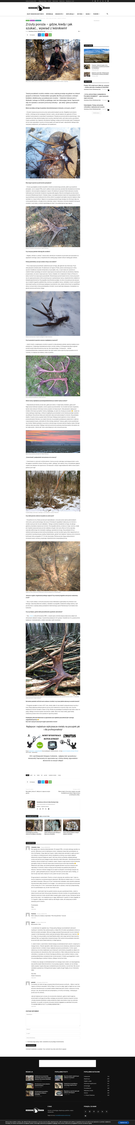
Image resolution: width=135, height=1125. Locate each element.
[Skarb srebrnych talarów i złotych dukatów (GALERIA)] (71, 825)
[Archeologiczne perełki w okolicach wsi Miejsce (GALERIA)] (34, 825)
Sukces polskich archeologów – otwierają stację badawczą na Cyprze (95, 56)
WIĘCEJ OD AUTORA (44, 816)
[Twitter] (105, 1)
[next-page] (29, 837)
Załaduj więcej (96, 113)
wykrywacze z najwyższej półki (35, 751)
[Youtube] (108, 1)
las (34, 775)
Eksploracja (70, 14)
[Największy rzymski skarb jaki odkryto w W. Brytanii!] (59, 1093)
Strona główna (29, 18)
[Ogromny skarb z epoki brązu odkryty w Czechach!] (59, 1078)
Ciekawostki (59, 14)
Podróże (95, 14)
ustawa (31, 616)
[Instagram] (95, 1)
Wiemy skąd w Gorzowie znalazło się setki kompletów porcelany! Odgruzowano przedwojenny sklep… (69, 793)
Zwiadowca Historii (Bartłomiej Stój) (37, 31)
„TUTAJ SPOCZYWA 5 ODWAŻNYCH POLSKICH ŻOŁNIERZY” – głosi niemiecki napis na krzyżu (96, 96)
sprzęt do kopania (66, 751)
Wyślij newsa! (55, 1)
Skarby (65, 830)
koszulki (72, 751)
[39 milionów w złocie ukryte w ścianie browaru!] (30, 1086)
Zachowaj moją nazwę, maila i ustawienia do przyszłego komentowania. (45, 1041)
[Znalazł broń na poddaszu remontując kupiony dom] (59, 1085)
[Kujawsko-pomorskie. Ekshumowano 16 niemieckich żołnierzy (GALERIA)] (87, 74)
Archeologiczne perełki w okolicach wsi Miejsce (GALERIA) (41, 1093)
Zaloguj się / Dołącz (43, 1)
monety (76, 751)
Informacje (49, 14)
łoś (41, 775)
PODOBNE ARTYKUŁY (32, 816)
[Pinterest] (98, 1)
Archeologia (28, 830)
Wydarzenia (62, 1)
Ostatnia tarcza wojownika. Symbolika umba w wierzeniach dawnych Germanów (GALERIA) (43, 1077)
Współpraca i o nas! (70, 1)
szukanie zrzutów (52, 775)
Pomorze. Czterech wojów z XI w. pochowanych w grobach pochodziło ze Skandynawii (100, 67)
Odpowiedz (33, 909)
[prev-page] (27, 837)
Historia (79, 14)
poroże (45, 775)
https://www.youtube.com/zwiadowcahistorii (46, 804)
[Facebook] (92, 1)
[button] (107, 14)
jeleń (31, 775)
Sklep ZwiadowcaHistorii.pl (35, 14)
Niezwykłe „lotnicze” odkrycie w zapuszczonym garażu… (38, 792)
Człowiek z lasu (35, 847)
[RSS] (103, 1)
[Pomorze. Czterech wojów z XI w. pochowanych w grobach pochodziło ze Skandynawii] (87, 66)
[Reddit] (100, 1)
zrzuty (59, 775)
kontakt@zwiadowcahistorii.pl (62, 1115)
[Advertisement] (80, 7)
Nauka (88, 14)
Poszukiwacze (38, 20)
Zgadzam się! (123, 1122)
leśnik (38, 775)
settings (55, 1123)
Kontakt (49, 1)
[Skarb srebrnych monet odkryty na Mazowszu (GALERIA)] (52, 825)
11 (108, 109)
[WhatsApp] (50, 34)
